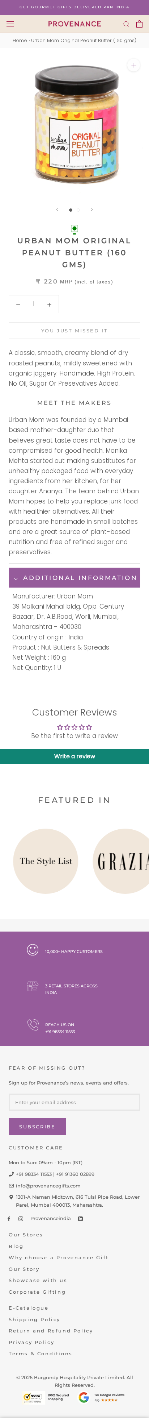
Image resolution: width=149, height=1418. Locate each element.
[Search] (126, 24)
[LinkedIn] (80, 1218)
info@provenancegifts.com (48, 1186)
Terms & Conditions (41, 1353)
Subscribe (37, 1126)
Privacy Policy (31, 1342)
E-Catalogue (29, 1308)
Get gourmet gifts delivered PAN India (74, 7)
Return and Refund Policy (51, 1331)
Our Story (24, 1269)
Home (20, 40)
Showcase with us (38, 1280)
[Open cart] (139, 24)
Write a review (74, 756)
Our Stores (26, 1234)
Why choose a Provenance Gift (59, 1257)
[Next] (92, 209)
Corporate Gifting (37, 1292)
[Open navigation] (10, 24)
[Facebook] (9, 1218)
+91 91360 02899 (75, 1174)
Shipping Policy (34, 1319)
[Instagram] (20, 1218)
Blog (16, 1246)
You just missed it (74, 330)
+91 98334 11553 (60, 1031)
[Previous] (57, 209)
